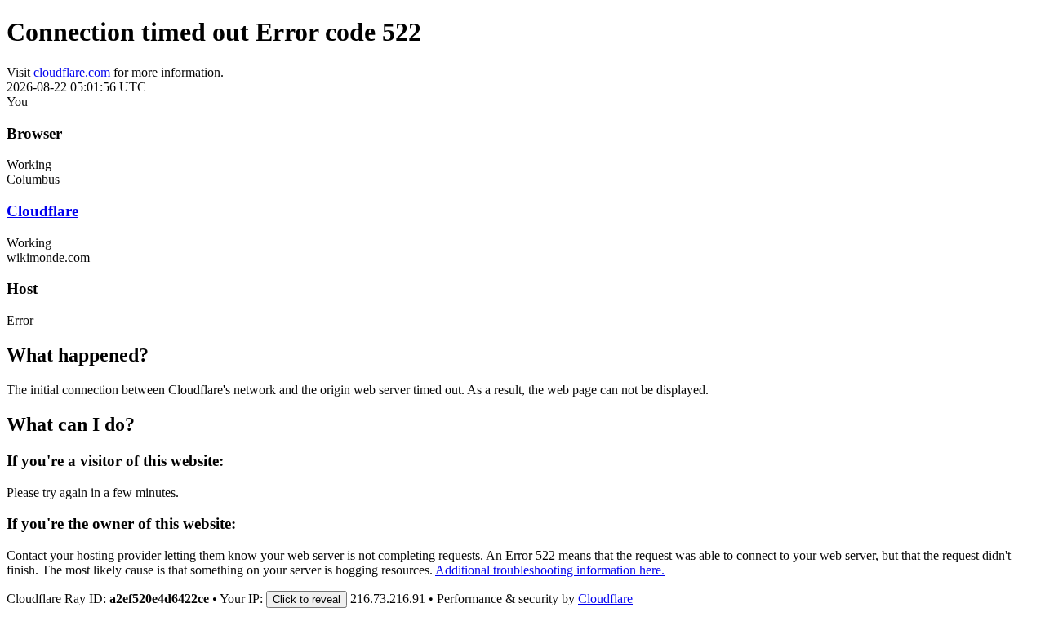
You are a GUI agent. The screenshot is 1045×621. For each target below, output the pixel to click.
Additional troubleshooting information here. (550, 570)
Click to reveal (306, 599)
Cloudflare (42, 211)
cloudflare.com (71, 72)
